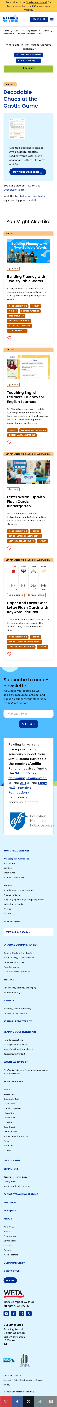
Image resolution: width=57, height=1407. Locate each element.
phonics (25, 200)
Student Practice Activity (16, 1136)
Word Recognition (16, 850)
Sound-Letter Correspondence (19, 890)
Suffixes (7, 913)
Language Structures (14, 962)
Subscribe (28, 724)
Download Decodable (27, 172)
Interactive (9, 1113)
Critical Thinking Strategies (17, 971)
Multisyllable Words (13, 904)
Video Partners (11, 1255)
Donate (10, 1280)
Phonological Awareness (16, 859)
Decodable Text (11, 1099)
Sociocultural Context (14, 1054)
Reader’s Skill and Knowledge (18, 1049)
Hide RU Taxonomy (26, 60)
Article (7, 1089)
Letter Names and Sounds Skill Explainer (28, 454)
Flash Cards (9, 1103)
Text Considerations (13, 1040)
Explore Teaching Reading (21, 1194)
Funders (7, 1250)
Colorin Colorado (14, 1333)
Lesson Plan (9, 1117)
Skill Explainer (10, 1131)
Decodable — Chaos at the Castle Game (23, 34)
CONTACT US (12, 1271)
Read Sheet (9, 1127)
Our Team (8, 1245)
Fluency (45, 31)
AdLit (7, 1344)
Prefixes (7, 909)
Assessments (12, 921)
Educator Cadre (11, 1236)
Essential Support (16, 1062)
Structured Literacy (18, 1021)
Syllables (8, 868)
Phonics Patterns (12, 895)
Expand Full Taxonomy (30, 54)
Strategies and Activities (15, 1044)
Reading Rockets (14, 1329)
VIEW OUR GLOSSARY (17, 932)
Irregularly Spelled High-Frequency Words (24, 899)
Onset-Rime (9, 873)
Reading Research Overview (17, 1177)
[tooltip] (6, 1401)
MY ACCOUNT (12, 1160)
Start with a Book (14, 1336)
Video (6, 1141)
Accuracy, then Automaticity (17, 1008)
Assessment (9, 1094)
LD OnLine (9, 1340)
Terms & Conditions (12, 1375)
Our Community (14, 1262)
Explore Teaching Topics (25, 31)
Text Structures (11, 967)
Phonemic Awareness (14, 877)
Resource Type (13, 1081)
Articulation (9, 863)
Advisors (8, 1231)
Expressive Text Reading (15, 1013)
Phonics (8, 885)
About (8, 1218)
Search (37, 19)
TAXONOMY (11, 1202)
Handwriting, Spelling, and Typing (20, 988)
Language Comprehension (21, 945)
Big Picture (11, 1168)
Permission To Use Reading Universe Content (23, 1380)
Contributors (10, 1241)
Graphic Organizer (12, 1108)
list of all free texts (32, 196)
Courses (7, 1150)
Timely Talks (10, 1181)
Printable (8, 1122)
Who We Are (9, 1227)
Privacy (7, 1385)
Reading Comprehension (20, 1031)
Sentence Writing (12, 992)
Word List (8, 1145)
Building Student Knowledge (18, 953)
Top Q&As (10, 1210)
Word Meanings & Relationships (19, 957)
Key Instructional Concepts (17, 1186)
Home (6, 31)
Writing (9, 979)
